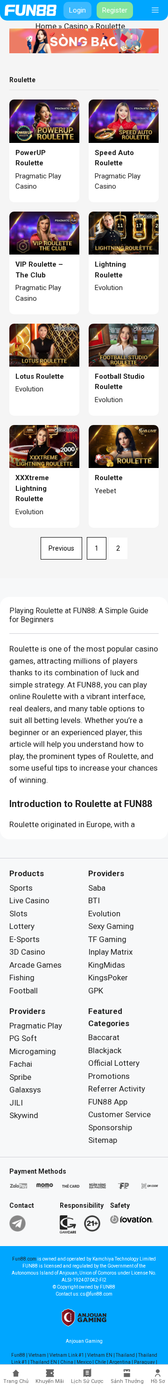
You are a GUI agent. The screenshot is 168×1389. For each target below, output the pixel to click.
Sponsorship (110, 1127)
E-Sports (24, 939)
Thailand (125, 1355)
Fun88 (18, 1355)
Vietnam (37, 1355)
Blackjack (104, 1050)
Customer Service (119, 1114)
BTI (94, 900)
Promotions (109, 1076)
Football (23, 990)
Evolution (104, 913)
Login (77, 10)
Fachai (20, 1064)
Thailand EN (43, 1362)
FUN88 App (107, 1101)
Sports (21, 888)
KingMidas (106, 965)
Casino (76, 26)
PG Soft (23, 1038)
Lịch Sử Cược (87, 1381)
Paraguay (144, 1362)
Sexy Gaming (111, 926)
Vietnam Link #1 (66, 1355)
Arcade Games (35, 965)
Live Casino (29, 900)
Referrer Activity (116, 1088)
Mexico (84, 1362)
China (66, 1362)
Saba (96, 888)
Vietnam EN (99, 1355)
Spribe (20, 1077)
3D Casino (27, 952)
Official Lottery (114, 1063)
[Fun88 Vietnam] (30, 10)
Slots (18, 913)
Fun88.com (24, 1258)
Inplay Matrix (110, 952)
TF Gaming (107, 939)
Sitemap (102, 1140)
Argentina (120, 1362)
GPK (95, 990)
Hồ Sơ (158, 1381)
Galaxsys (25, 1089)
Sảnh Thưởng (127, 1381)
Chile (100, 1362)
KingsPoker (108, 977)
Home (45, 26)
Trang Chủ (15, 1381)
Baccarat (103, 1037)
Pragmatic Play (35, 1025)
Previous (61, 548)
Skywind (23, 1115)
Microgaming (32, 1051)
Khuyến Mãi (49, 1381)
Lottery (22, 926)
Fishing (22, 977)
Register (114, 10)
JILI (16, 1102)
